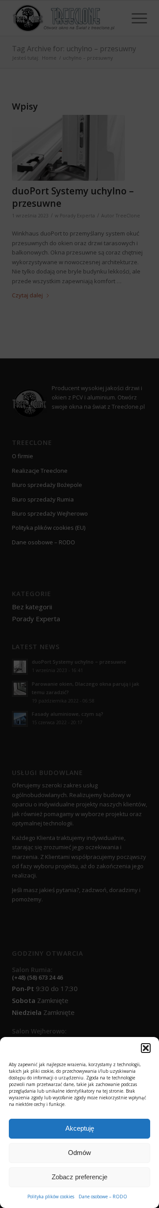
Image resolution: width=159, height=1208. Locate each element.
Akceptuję (79, 1128)
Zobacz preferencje (79, 1177)
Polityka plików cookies (50, 1196)
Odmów (79, 1152)
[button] (145, 1048)
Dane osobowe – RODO (103, 1196)
